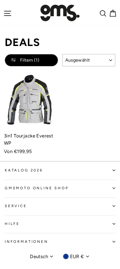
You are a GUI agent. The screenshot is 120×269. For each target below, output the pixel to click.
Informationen (26, 241)
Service (16, 206)
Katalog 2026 (24, 170)
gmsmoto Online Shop (37, 188)
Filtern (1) (29, 60)
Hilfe (12, 224)
